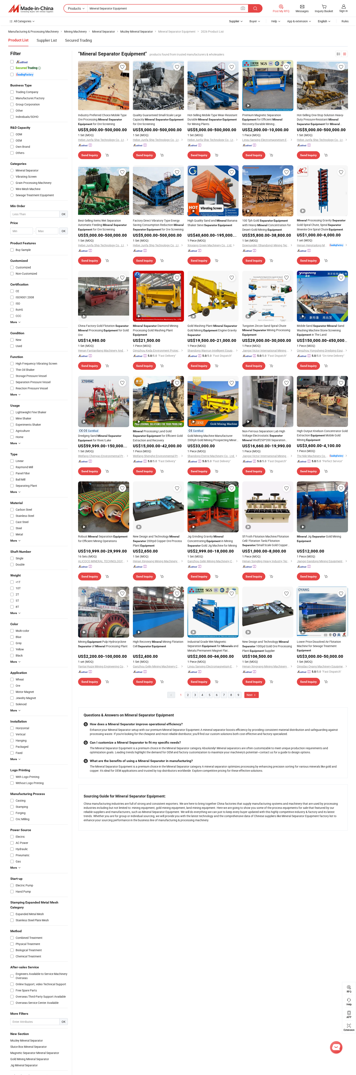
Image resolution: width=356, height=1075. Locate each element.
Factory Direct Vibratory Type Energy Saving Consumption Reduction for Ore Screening (158, 225)
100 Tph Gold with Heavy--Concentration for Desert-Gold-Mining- (266, 225)
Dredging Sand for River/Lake (99, 438)
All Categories (22, 21)
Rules (345, 21)
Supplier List (47, 40)
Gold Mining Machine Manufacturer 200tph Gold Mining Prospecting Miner (212, 438)
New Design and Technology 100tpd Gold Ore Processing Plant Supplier (267, 646)
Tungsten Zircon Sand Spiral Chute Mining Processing (266, 330)
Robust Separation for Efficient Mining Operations (103, 538)
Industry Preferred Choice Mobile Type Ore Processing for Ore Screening (102, 119)
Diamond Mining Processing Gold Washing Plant (155, 330)
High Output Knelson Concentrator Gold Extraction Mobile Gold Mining (322, 435)
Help (274, 21)
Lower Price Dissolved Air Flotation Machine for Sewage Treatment (319, 646)
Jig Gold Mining (319, 538)
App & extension (297, 21)
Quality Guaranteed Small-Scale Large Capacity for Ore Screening (158, 119)
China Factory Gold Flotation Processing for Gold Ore (103, 330)
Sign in (343, 11)
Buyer (253, 21)
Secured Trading (78, 40)
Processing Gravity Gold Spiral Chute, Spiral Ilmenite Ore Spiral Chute (321, 224)
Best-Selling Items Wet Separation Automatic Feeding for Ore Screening (102, 225)
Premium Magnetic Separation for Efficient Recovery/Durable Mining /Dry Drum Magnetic (262, 119)
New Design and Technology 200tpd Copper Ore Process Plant (157, 540)
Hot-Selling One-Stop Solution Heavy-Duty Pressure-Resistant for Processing (320, 119)
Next (250, 695)
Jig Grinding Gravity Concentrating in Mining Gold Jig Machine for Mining (212, 540)
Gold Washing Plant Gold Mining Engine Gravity (212, 330)
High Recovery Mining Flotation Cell (158, 644)
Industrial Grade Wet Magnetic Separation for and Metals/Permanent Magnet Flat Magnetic (212, 646)
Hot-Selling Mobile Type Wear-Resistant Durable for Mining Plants (212, 119)
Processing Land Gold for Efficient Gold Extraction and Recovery (158, 435)
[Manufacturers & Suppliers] (30, 8)
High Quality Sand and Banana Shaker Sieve (212, 223)
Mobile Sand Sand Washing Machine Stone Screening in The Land (320, 330)
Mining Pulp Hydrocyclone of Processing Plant (103, 644)
